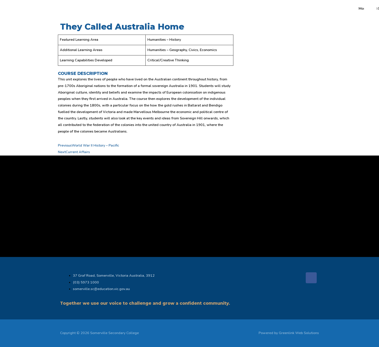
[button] (38, 10)
